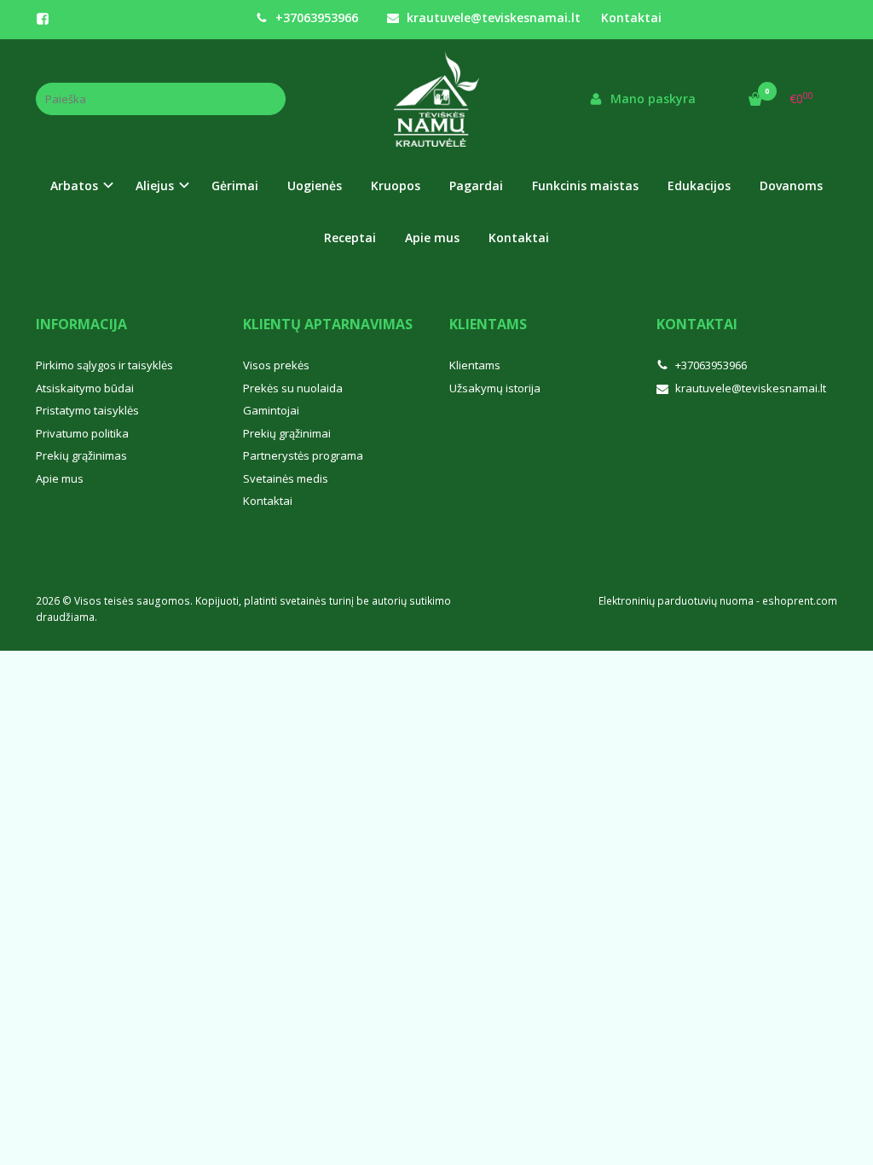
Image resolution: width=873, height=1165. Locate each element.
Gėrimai (234, 185)
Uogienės (314, 185)
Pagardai (476, 185)
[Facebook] (42, 18)
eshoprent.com (799, 601)
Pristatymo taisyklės (87, 410)
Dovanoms (791, 185)
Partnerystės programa (303, 455)
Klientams (488, 324)
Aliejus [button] (155, 185)
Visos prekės (276, 365)
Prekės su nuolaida (293, 388)
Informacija (81, 324)
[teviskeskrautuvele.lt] (436, 99)
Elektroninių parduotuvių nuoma (676, 601)
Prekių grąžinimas (81, 455)
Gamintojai (271, 410)
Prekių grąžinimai (287, 433)
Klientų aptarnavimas (328, 324)
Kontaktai (631, 17)
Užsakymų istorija (495, 388)
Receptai (350, 237)
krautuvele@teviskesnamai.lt (492, 17)
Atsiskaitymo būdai (85, 388)
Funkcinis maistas (585, 185)
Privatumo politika (82, 433)
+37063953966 (315, 17)
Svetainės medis (285, 478)
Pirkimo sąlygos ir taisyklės (104, 365)
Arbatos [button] (74, 185)
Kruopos (395, 185)
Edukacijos (699, 185)
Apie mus (432, 237)
